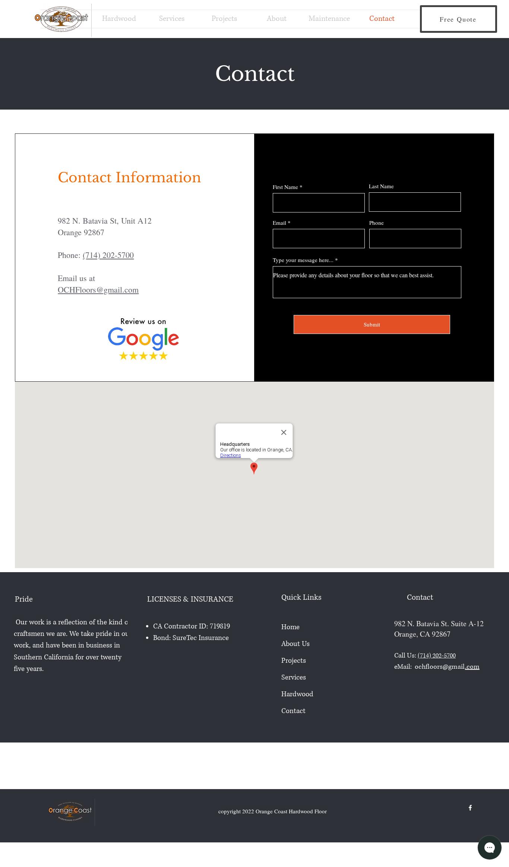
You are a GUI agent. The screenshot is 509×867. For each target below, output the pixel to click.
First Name (285, 187)
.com (472, 666)
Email (279, 223)
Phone (376, 223)
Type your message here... (303, 260)
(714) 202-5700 (108, 254)
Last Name (381, 186)
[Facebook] (470, 807)
